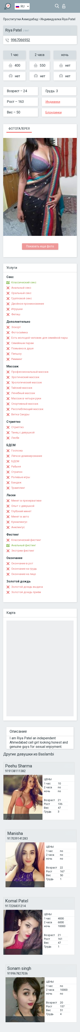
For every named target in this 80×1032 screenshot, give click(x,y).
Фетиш (15, 314)
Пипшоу (16, 353)
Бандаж (16, 482)
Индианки (52, 102)
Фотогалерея (19, 128)
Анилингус (18, 527)
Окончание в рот (22, 563)
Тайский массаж (21, 387)
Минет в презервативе (26, 500)
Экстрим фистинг (22, 550)
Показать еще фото (40, 246)
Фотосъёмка (19, 332)
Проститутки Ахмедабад (20, 19)
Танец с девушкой (23, 432)
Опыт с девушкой (22, 505)
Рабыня (16, 466)
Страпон (16, 471)
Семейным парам (22, 343)
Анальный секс (21, 287)
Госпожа (17, 450)
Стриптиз (17, 427)
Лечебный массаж (23, 393)
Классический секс (23, 282)
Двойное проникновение (27, 303)
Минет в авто (20, 516)
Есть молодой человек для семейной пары (39, 337)
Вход (64, 5)
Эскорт (16, 327)
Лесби (15, 437)
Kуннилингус (19, 521)
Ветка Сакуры (20, 414)
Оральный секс (21, 293)
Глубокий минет (21, 511)
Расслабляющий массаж (27, 409)
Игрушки (17, 309)
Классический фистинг (26, 540)
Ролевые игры (20, 477)
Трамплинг (18, 487)
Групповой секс (21, 298)
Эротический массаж (25, 377)
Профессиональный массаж (29, 371)
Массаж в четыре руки (26, 398)
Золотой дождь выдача (27, 586)
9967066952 (20, 40)
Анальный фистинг (23, 545)
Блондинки (53, 112)
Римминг (16, 359)
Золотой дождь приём (26, 592)
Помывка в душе (22, 348)
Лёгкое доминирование (26, 455)
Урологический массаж (26, 382)
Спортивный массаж (24, 403)
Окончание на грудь (24, 568)
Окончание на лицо (23, 574)
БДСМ (15, 461)
